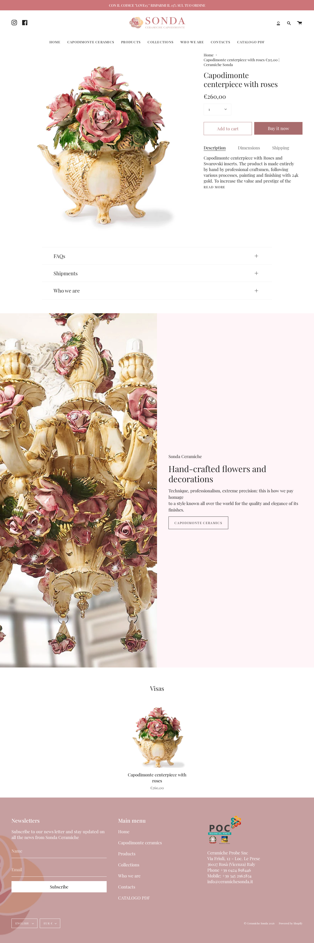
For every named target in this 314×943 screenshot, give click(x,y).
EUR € (48, 923)
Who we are (67, 290)
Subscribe (59, 887)
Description (215, 148)
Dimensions (249, 148)
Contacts (126, 887)
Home (209, 54)
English (22, 923)
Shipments (66, 273)
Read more (215, 187)
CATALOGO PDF (134, 898)
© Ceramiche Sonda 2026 (259, 923)
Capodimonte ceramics (198, 523)
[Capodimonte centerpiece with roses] (157, 736)
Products (126, 853)
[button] (55, 42)
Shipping (280, 148)
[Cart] (299, 23)
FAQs (59, 255)
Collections (128, 865)
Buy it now (278, 128)
